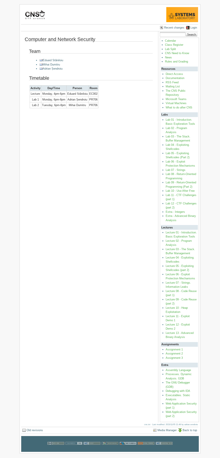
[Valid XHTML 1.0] (164, 449)
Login (193, 27)
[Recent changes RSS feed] (146, 449)
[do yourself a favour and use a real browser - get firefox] (128, 449)
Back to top (190, 430)
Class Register (174, 44)
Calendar (170, 40)
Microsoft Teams (176, 99)
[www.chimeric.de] (73, 449)
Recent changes (174, 27)
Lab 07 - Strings (175, 170)
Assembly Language (178, 370)
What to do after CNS (179, 107)
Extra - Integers (175, 211)
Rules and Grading (176, 61)
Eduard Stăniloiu (53, 60)
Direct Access (174, 74)
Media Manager (167, 430)
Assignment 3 (174, 357)
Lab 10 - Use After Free (180, 190)
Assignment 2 (174, 353)
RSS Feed (172, 82)
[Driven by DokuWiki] (110, 449)
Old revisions (35, 430)
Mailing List (173, 86)
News (168, 57)
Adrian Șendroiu (53, 68)
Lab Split (170, 49)
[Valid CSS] (92, 449)
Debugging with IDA (178, 391)
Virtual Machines (176, 103)
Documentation (175, 78)
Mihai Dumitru (51, 64)
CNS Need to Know (177, 53)
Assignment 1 (174, 349)
